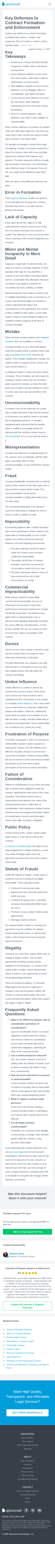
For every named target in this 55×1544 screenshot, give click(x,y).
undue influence (24, 703)
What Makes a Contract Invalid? (20, 1341)
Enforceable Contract (15, 1345)
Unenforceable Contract (17, 1337)
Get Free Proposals (27, 1412)
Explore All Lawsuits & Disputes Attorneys (27, 1306)
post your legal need (18, 1152)
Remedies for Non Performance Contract (24, 1361)
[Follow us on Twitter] (33, 1510)
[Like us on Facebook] (26, 1510)
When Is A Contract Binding (18, 1333)
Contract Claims (13, 1349)
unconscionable (12, 436)
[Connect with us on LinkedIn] (39, 1510)
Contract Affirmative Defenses (19, 1329)
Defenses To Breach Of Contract (20, 1353)
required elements (19, 198)
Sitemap (27, 1449)
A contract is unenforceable (18, 846)
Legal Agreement (14, 1357)
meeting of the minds (22, 354)
